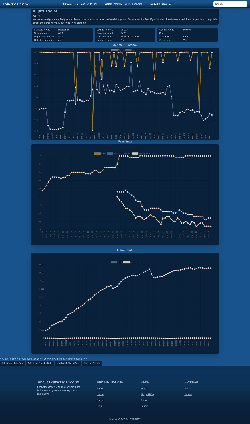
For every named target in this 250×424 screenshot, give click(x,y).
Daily (127, 4)
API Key (150, 394)
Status (144, 388)
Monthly (118, 4)
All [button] (171, 4)
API (142, 394)
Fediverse (137, 4)
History (100, 394)
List (76, 4)
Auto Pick (92, 4)
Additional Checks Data (40, 363)
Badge (100, 400)
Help (99, 406)
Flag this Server (92, 363)
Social (187, 388)
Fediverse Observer (16, 4)
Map (83, 4)
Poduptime (135, 418)
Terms (144, 400)
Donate (188, 394)
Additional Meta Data (12, 363)
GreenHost (164, 40)
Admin (100, 388)
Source (144, 406)
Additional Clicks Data (67, 363)
